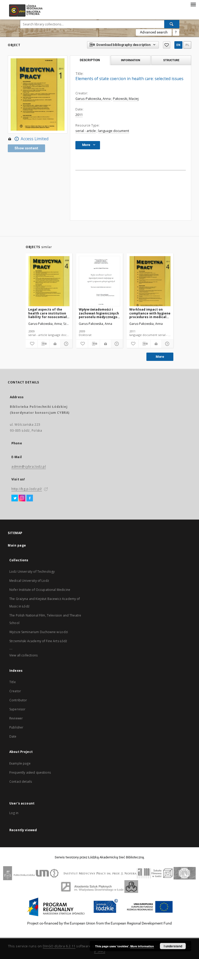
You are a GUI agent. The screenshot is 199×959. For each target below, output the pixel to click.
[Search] (171, 24)
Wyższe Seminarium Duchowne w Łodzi (38, 632)
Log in (13, 813)
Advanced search (154, 32)
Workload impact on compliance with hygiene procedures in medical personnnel (149, 313)
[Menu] (193, 4)
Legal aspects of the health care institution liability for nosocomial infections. (47, 313)
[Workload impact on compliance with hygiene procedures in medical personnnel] (150, 281)
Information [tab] (130, 60)
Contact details (20, 781)
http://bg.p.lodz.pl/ (26, 489)
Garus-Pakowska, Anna (93, 98)
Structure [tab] (171, 60)
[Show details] (66, 343)
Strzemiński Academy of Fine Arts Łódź (38, 641)
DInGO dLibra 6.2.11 (59, 946)
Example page (20, 763)
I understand (173, 946)
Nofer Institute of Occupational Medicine (39, 589)
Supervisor (17, 709)
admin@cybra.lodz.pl (28, 466)
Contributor (18, 700)
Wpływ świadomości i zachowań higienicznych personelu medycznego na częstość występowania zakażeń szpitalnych (99, 313)
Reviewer (16, 718)
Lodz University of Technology (32, 571)
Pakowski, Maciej (126, 98)
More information (142, 946)
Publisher (16, 727)
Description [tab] (90, 60)
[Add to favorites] (166, 44)
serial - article (85, 131)
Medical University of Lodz (29, 580)
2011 (79, 115)
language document (113, 131)
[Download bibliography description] (43, 343)
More (160, 357)
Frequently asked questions (30, 772)
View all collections (23, 655)
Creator (15, 691)
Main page (17, 545)
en (178, 45)
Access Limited (34, 139)
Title (12, 682)
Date (13, 736)
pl (187, 45)
